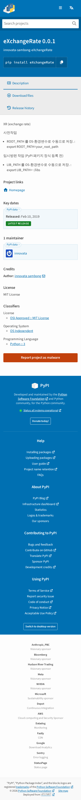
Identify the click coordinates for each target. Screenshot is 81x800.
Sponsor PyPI (40, 561)
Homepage (17, 190)
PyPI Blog (39, 498)
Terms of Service (38, 590)
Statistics (41, 510)
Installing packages (39, 452)
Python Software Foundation (42, 396)
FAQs (40, 475)
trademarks (22, 787)
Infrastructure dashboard (38, 504)
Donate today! (40, 421)
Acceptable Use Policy (39, 613)
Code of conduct (38, 602)
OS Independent (21, 330)
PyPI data (12, 210)
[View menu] (60, 8)
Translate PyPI (39, 556)
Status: (40, 410)
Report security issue (40, 596)
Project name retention (39, 469)
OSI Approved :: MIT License (29, 317)
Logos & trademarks (40, 515)
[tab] (40, 83)
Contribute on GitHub (39, 550)
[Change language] (72, 8)
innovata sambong (28, 275)
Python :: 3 (17, 343)
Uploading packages (39, 458)
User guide (39, 463)
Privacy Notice (39, 607)
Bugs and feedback (40, 544)
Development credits (38, 567)
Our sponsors (40, 521)
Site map (63, 791)
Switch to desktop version (40, 626)
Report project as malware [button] (40, 357)
